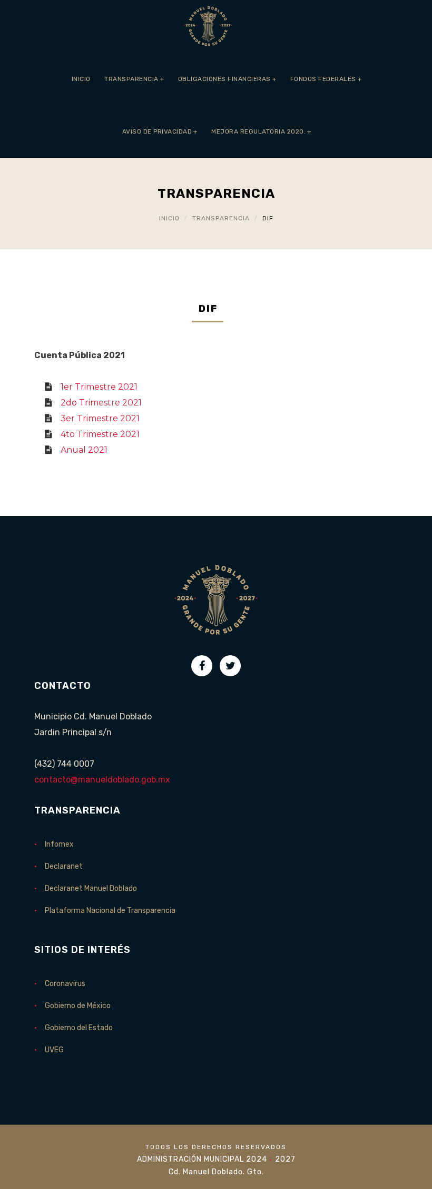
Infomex (59, 844)
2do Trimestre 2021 (101, 403)
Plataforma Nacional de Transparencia (110, 910)
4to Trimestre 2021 (100, 434)
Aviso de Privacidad (160, 131)
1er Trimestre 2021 (99, 387)
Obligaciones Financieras (227, 79)
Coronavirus (65, 983)
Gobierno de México (78, 1005)
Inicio (81, 79)
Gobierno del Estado (79, 1027)
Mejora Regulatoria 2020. (261, 131)
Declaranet (64, 866)
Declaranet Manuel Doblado (91, 888)
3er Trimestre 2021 (100, 418)
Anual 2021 (84, 450)
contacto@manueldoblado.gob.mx (102, 780)
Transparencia (134, 79)
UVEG (54, 1049)
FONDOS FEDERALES (326, 79)
